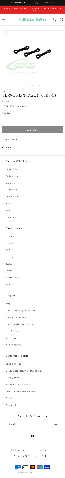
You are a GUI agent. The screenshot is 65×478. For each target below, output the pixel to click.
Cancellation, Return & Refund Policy (24, 370)
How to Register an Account (19, 324)
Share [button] (8, 147)
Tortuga (10, 263)
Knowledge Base (14, 344)
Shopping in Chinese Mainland (21, 391)
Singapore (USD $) (22, 456)
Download (11, 337)
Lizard (9, 270)
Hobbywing (11, 189)
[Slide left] (26, 85)
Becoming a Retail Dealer (18, 384)
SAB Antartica (12, 176)
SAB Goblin (11, 169)
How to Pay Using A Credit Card (21, 310)
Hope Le (10, 217)
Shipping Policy (13, 363)
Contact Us (11, 405)
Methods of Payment (16, 317)
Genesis (10, 243)
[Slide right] (39, 85)
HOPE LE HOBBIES (29, 472)
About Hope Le (13, 398)
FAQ (8, 303)
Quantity (6, 113)
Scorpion (10, 183)
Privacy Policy (12, 377)
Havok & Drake (13, 277)
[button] (3, 19)
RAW (8, 250)
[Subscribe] (55, 424)
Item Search (12, 331)
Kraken (9, 257)
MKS (8, 203)
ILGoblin (10, 236)
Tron (8, 210)
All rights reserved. (41, 472)
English (45, 456)
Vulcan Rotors (13, 196)
